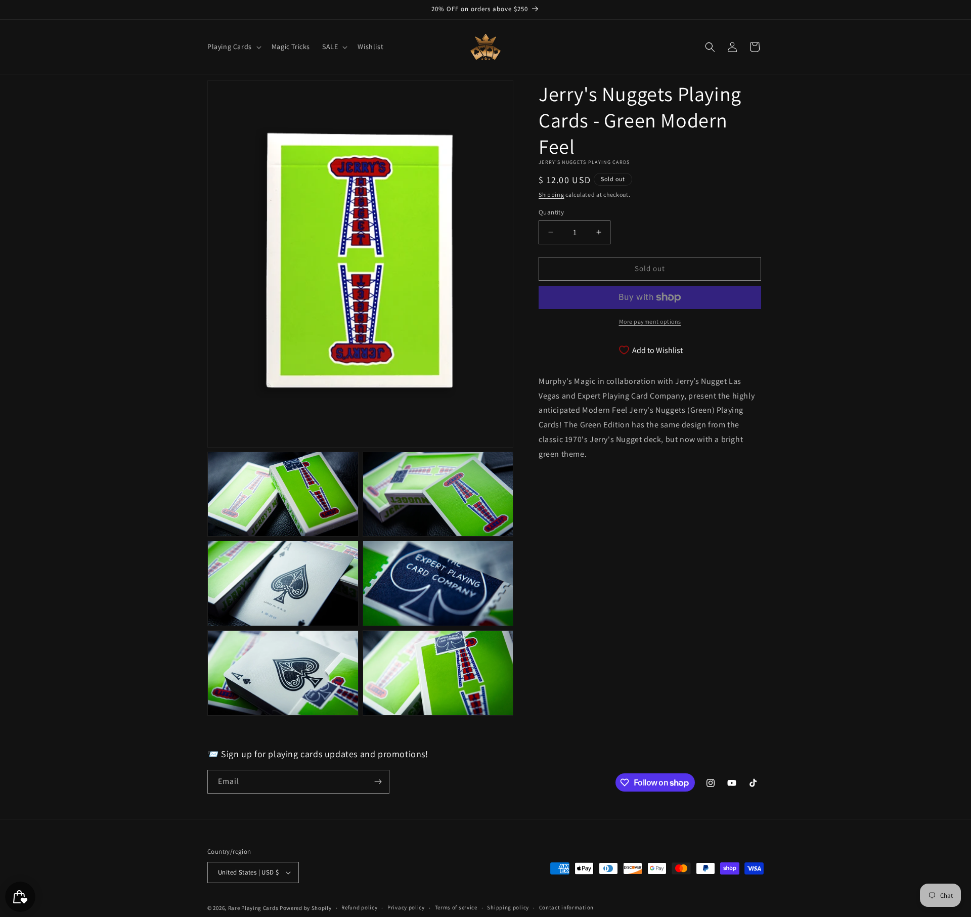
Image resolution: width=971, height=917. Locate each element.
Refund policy (359, 907)
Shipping (551, 194)
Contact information (566, 907)
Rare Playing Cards (253, 907)
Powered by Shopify (306, 907)
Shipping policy (508, 907)
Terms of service (456, 907)
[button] (233, 46)
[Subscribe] (378, 782)
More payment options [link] (650, 321)
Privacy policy (406, 907)
